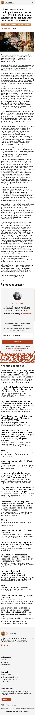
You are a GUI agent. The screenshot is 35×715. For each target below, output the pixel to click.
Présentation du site (7, 708)
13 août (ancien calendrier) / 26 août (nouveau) (17, 531)
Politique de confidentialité (25, 708)
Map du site (26, 711)
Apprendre (4, 662)
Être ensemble (5, 664)
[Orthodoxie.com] (7, 2)
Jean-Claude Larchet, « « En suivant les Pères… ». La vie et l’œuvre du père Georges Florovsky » (17, 389)
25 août (4, 585)
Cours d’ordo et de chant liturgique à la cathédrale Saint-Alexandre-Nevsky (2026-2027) (17, 418)
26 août (4, 520)
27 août (4, 451)
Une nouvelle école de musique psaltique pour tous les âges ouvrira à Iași (13, 573)
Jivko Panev (17, 303)
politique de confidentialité (14, 348)
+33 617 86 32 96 (6, 675)
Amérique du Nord (24, 24)
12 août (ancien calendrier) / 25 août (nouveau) (17, 597)
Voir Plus (6, 699)
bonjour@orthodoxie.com (9, 677)
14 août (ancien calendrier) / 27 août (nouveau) (17, 462)
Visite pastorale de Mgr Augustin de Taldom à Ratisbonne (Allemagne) (17, 543)
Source (3, 280)
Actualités (12, 24)
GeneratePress (17, 711)
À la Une (4, 24)
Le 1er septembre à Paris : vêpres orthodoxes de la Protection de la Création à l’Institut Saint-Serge (16, 475)
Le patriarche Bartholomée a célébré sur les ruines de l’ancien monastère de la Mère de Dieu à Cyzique (17, 489)
